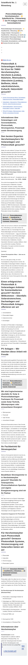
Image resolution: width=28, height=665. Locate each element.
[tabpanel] (14, 58)
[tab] (15, 47)
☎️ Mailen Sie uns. (6, 60)
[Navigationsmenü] (25, 4)
